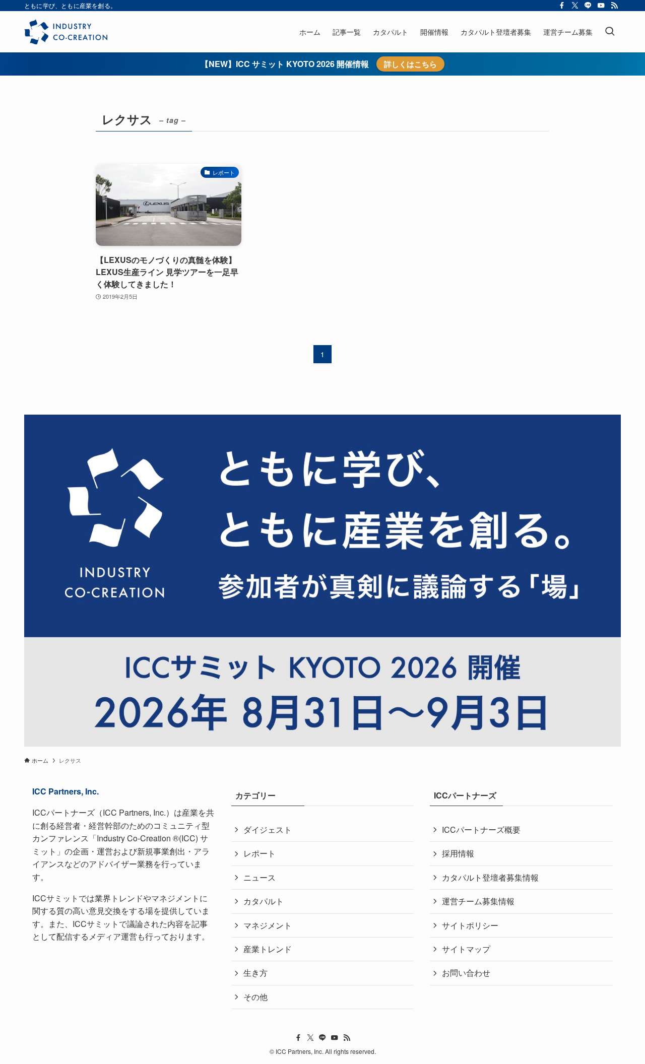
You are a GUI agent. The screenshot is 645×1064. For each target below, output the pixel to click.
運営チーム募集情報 (478, 901)
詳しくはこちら (410, 64)
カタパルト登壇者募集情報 (490, 877)
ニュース (259, 877)
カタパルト (263, 901)
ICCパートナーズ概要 (481, 829)
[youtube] (601, 5)
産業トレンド (267, 949)
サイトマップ (466, 949)
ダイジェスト (267, 829)
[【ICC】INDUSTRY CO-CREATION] (65, 31)
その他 (255, 997)
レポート (259, 853)
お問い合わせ (466, 972)
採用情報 (458, 853)
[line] (588, 5)
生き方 (255, 972)
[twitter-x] (575, 5)
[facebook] (561, 5)
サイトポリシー (470, 925)
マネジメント (267, 925)
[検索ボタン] (610, 31)
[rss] (614, 5)
